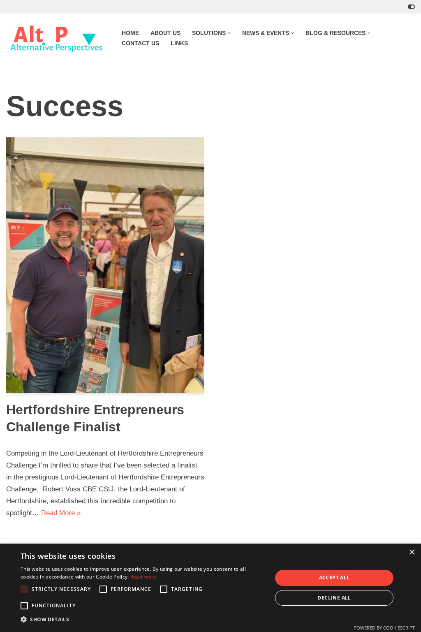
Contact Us (140, 43)
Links (179, 43)
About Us (165, 33)
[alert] (210, 588)
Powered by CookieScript (384, 628)
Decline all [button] (334, 597)
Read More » (61, 513)
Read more (143, 576)
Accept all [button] (334, 577)
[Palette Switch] (411, 6)
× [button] (412, 552)
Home (130, 33)
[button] (229, 33)
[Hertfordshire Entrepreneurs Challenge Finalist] (105, 265)
